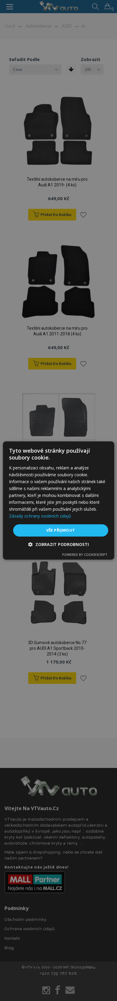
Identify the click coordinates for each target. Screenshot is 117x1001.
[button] (58, 544)
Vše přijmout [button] (60, 530)
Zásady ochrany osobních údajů (40, 516)
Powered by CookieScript (84, 555)
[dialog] (58, 500)
